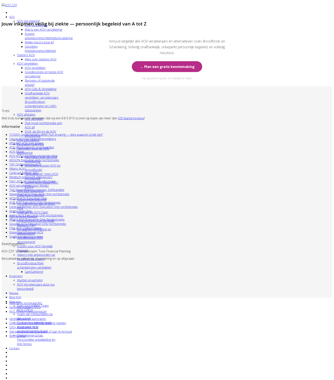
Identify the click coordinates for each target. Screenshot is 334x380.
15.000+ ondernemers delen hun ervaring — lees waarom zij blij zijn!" (56, 134)
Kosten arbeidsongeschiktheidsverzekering (49, 36)
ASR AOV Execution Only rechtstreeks (35, 202)
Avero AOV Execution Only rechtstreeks (36, 215)
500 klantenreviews (131, 118)
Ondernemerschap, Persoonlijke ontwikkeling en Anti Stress (36, 339)
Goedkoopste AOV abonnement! (30, 240)
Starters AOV (26, 55)
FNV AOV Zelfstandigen (25, 228)
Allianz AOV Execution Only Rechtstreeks (37, 219)
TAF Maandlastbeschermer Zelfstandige (36, 190)
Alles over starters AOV (40, 59)
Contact (14, 348)
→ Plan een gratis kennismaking (167, 66)
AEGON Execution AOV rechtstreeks (34, 160)
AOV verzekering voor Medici (29, 185)
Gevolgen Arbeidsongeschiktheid (40, 48)
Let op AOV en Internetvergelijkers (32, 139)
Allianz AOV (17, 168)
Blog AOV (15, 297)
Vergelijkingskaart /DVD (25, 307)
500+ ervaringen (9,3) (23, 327)
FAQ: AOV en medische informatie (32, 181)
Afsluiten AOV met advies (26, 143)
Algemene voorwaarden (25, 303)
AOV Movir (16, 151)
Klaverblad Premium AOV (26, 232)
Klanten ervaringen (30, 280)
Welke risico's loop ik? (39, 42)
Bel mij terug (17, 336)
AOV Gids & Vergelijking (40, 89)
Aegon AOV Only (20, 211)
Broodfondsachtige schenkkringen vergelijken (34, 265)
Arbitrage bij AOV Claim (32, 212)
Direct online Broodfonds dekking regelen (37, 323)
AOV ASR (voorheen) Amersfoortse (33, 156)
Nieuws (14, 293)
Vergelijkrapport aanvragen (27, 319)
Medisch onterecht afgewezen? (30, 177)
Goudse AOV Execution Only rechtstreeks (37, 224)
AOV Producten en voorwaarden (31, 147)
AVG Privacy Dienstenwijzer (28, 311)
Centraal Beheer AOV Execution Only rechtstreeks (43, 207)
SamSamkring (34, 272)
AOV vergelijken (27, 63)
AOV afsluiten (26, 114)
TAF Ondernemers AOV (25, 164)
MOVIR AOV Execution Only (28, 198)
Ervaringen (16, 276)
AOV (12, 17)
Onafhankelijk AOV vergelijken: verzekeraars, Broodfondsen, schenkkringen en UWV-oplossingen (42, 101)
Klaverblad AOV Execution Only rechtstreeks (39, 194)
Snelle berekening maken (26, 236)
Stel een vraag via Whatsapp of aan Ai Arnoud (40, 331)
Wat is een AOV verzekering (43, 29)
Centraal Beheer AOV (24, 173)
